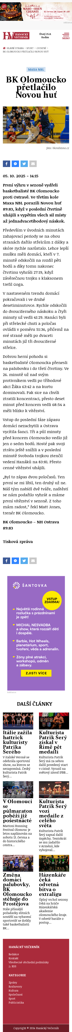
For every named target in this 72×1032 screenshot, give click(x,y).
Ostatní (42, 48)
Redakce (14, 954)
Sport (30, 48)
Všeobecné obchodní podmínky (29, 962)
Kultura (13, 990)
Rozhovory (15, 986)
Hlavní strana (15, 48)
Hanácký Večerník (16, 35)
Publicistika (16, 1002)
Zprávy (13, 982)
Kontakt (13, 958)
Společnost (16, 994)
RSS (14, 966)
